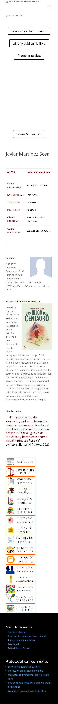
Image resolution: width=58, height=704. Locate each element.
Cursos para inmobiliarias (21, 640)
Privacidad (13, 644)
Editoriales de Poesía (19, 648)
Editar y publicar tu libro (29, 43)
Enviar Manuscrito (29, 134)
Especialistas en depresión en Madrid (27, 635)
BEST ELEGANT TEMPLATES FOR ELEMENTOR (29, 700)
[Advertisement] (29, 95)
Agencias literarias (17, 631)
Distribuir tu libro (29, 56)
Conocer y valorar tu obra (29, 31)
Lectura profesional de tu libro (24, 666)
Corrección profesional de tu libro (25, 670)
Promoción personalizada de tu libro (27, 690)
